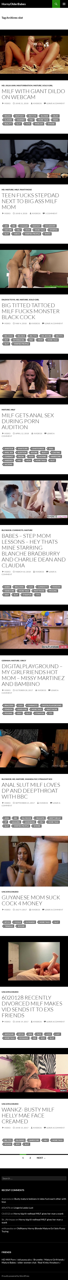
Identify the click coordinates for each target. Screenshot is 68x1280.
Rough (7, 1144)
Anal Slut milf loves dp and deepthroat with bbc (31, 790)
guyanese (30, 922)
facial (21, 456)
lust (57, 1034)
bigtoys (32, 116)
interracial (19, 340)
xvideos (37, 103)
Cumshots (17, 530)
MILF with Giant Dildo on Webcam (33, 94)
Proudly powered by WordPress (15, 1276)
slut (18, 124)
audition (21, 452)
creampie (40, 818)
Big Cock (8, 336)
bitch (7, 922)
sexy (43, 1038)
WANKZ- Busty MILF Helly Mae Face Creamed (28, 1115)
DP (5, 822)
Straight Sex (45, 779)
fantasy (36, 226)
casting (56, 452)
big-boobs (46, 336)
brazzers (19, 587)
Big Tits (33, 336)
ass (6, 226)
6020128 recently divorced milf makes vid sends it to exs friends (32, 1006)
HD (3, 85)
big (13, 226)
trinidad (8, 926)
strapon (27, 595)
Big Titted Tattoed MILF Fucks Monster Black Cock (31, 311)
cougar (24, 226)
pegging (53, 591)
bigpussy (19, 116)
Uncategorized (10, 891)
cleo (30, 587)
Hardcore (56, 456)
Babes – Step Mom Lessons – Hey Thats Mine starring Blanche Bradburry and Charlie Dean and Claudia (34, 550)
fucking (42, 456)
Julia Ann (10, 85)
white (48, 234)
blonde (44, 116)
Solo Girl (47, 85)
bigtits (59, 336)
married (21, 120)
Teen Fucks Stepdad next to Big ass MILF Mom (30, 201)
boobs (34, 452)
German (6, 660)
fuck (31, 456)
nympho (54, 230)
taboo (17, 234)
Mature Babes (9, 1262)
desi (30, 1034)
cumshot (9, 456)
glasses (8, 120)
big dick (21, 336)
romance (23, 1038)
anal (51, 448)
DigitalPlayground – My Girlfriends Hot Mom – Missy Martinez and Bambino (33, 675)
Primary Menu (64, 4)
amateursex (38, 448)
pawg (55, 120)
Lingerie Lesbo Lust (23, 1207)
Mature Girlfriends (54, 1259)
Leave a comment (56, 103)
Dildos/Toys (8, 299)
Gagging (16, 822)
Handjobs (9, 591)
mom (27, 230)
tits (38, 595)
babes (7, 587)
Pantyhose (26, 189)
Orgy (23, 660)
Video (7, 103)
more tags (43, 120)
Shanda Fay (31, 779)
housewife (50, 226)
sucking (8, 464)
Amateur (8, 448)
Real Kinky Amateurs (48, 1262)
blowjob (26, 818)
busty (45, 452)
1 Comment (51, 213)
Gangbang (30, 822)
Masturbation (25, 85)
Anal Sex (8, 452)
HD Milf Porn (9, 1259)
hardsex (8, 460)
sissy (6, 595)
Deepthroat (55, 818)
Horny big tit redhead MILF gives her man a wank (38, 1213)
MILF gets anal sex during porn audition (28, 421)
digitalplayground (51, 705)
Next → (41, 1157)
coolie (17, 922)
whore (51, 124)
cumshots (43, 587)
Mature (37, 85)
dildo (55, 116)
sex (34, 1038)
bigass (7, 116)
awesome (9, 1034)
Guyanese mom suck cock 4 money (31, 900)
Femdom (56, 587)
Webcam (39, 124)
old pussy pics (24, 1259)
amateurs (23, 448)
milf (31, 120)
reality (8, 124)
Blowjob (6, 530)
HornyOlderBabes (14, 4)
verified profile (32, 234)
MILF (17, 189)
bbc (15, 818)
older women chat (27, 1262)
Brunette (38, 1259)
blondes (20, 1140)
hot (6, 340)
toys (27, 124)
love (48, 1034)
